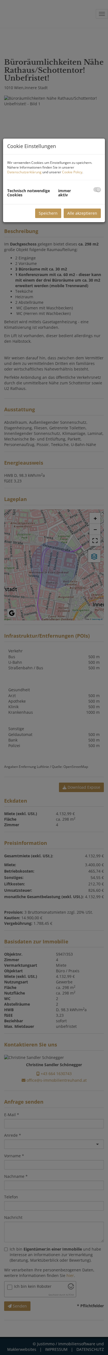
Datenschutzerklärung (24, 172)
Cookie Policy (72, 172)
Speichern (48, 213)
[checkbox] (97, 189)
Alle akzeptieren (82, 213)
